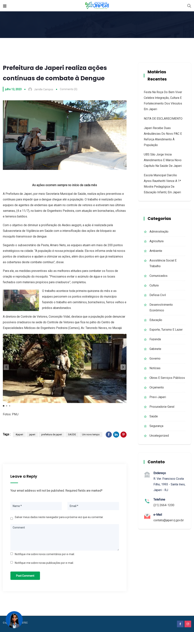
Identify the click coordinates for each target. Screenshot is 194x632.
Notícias (154, 368)
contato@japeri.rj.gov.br (168, 520)
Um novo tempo (91, 434)
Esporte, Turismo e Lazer (166, 329)
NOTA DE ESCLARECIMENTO (163, 118)
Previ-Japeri (157, 397)
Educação (155, 320)
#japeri (19, 434)
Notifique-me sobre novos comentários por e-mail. (45, 554)
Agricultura (156, 241)
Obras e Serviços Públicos (167, 378)
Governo (154, 358)
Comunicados (158, 276)
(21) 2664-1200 (163, 505)
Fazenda (155, 339)
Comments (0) (68, 89)
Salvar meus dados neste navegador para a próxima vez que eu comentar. (59, 517)
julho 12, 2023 (13, 89)
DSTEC (24, 622)
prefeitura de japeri (51, 434)
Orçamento (156, 387)
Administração (158, 231)
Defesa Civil (157, 295)
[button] (123, 367)
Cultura (154, 285)
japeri (32, 434)
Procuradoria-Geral (161, 406)
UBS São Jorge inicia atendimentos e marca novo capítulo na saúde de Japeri (163, 160)
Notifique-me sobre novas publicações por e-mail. (44, 562)
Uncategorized (159, 435)
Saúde (153, 416)
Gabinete (155, 349)
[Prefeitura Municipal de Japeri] (97, 5)
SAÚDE (72, 434)
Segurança (156, 426)
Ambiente (155, 251)
